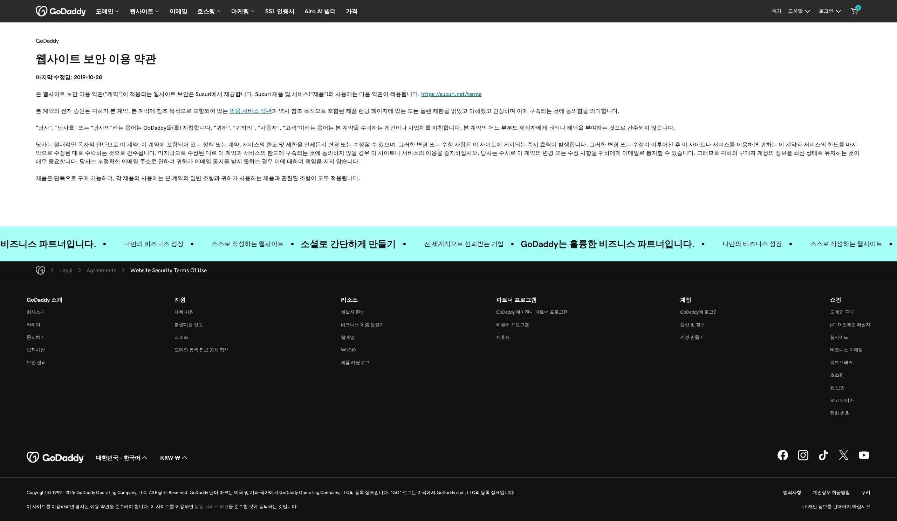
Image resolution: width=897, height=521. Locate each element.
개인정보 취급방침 (831, 492)
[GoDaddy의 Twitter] (843, 459)
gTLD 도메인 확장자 (850, 324)
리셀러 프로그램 (512, 324)
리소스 (181, 337)
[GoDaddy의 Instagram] (803, 459)
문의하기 (36, 337)
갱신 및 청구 (692, 324)
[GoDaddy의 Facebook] (782, 459)
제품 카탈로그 (355, 362)
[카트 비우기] (855, 11)
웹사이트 (839, 337)
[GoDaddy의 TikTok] (823, 459)
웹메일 (348, 337)
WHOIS (348, 350)
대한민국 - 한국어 (118, 457)
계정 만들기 (692, 337)
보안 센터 (36, 362)
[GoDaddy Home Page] (56, 458)
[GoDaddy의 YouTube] (864, 459)
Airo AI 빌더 (320, 11)
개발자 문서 (353, 312)
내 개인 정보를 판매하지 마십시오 (836, 506)
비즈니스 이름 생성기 (362, 324)
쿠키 (865, 492)
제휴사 (503, 337)
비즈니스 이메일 (846, 350)
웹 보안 (837, 387)
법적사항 (36, 350)
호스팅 (837, 375)
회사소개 (36, 312)
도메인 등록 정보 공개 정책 (201, 350)
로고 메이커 (842, 400)
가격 (352, 11)
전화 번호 (839, 413)
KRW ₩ (170, 457)
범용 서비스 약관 (251, 111)
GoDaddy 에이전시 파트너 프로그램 (532, 312)
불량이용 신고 (188, 324)
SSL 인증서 (280, 11)
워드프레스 (841, 362)
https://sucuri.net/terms (451, 94)
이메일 (178, 11)
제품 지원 (184, 312)
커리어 (33, 324)
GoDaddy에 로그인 (699, 312)
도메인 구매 (842, 312)
